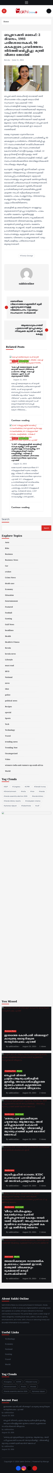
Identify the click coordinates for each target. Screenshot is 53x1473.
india (24, 791)
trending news (11, 742)
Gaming (8, 619)
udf (37, 806)
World (7, 771)
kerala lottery (38, 796)
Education (9, 595)
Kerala (7, 60)
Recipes (8, 707)
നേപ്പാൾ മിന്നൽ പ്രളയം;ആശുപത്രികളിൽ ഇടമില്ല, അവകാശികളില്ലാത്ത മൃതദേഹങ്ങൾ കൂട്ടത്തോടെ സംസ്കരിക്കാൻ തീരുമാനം (24, 1423)
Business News (11, 560)
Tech (7, 724)
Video (7, 759)
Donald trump (40, 786)
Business (9, 554)
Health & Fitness (12, 642)
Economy (9, 589)
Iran (32, 791)
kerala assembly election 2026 (16, 796)
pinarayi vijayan (11, 806)
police (7, 695)
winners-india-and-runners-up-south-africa (24, 765)
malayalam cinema (33, 801)
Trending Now (11, 748)
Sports (8, 718)
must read (9, 666)
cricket (8, 572)
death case (9, 584)
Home (6, 22)
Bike (7, 548)
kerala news (23, 361)
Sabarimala (26, 806)
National (8, 677)
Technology (10, 730)
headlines (9, 630)
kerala (42, 791)
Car (6, 566)
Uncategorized (11, 754)
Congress (17, 786)
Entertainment (11, 601)
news (7, 683)
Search (5, 519)
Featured (9, 607)
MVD (7, 672)
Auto (7, 543)
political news (11, 701)
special (8, 713)
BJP (6, 786)
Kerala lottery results (13, 801)
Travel (8, 736)
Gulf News (9, 625)
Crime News (10, 578)
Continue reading (20, 420)
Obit (7, 689)
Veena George (27, 256)
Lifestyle (9, 660)
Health (8, 636)
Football (8, 613)
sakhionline (26, 283)
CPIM (28, 786)
